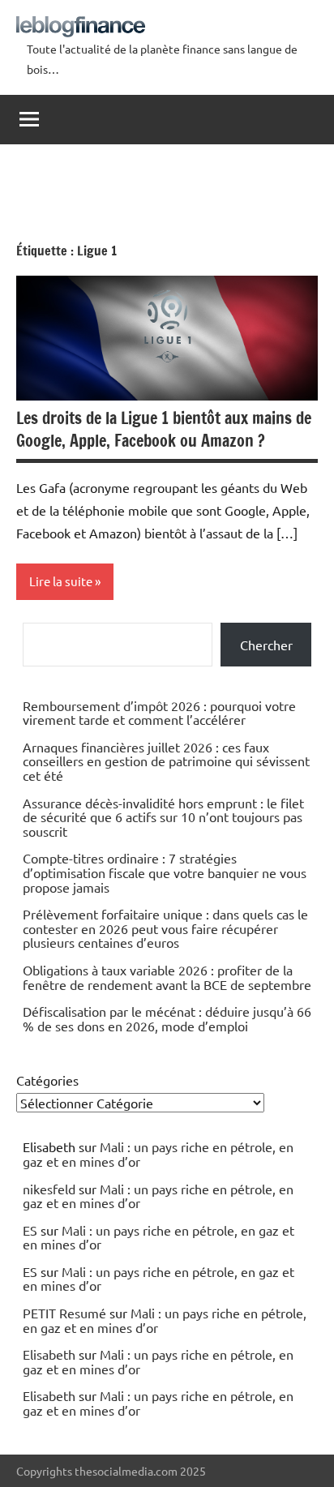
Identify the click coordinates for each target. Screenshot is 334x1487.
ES (30, 1230)
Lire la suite (60, 581)
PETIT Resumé (64, 1313)
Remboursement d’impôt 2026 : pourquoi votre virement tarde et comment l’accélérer (159, 712)
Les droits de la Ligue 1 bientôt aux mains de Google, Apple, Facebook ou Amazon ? (163, 429)
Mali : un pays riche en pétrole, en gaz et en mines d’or (158, 1153)
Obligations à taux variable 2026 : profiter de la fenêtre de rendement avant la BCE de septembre (167, 977)
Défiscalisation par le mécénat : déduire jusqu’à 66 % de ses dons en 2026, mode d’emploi (167, 1018)
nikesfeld (49, 1189)
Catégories (47, 1080)
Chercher (266, 644)
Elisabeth (49, 1354)
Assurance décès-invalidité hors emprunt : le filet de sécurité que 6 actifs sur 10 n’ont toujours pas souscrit (163, 817)
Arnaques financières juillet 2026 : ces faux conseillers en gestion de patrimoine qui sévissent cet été (166, 761)
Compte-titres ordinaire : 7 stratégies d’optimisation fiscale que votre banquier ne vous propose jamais (164, 872)
